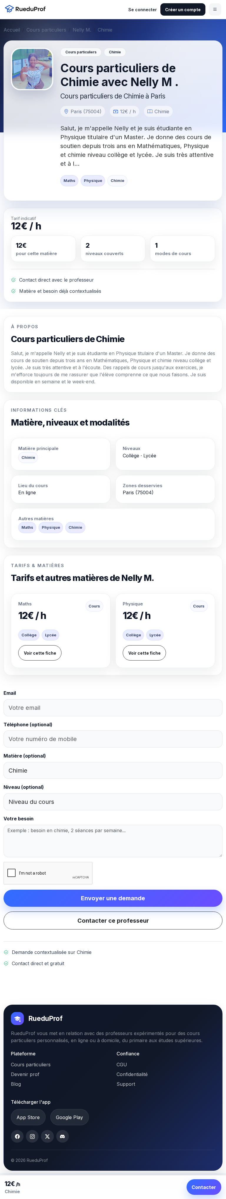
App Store (28, 1117)
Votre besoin (19, 819)
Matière (25, 756)
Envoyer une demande (113, 898)
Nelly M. (82, 30)
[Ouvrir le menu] (215, 9)
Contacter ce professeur (113, 920)
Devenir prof (25, 1074)
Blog (16, 1084)
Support (126, 1084)
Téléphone (28, 724)
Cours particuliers (46, 30)
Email (10, 693)
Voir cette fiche (40, 653)
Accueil (12, 30)
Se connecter (142, 9)
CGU (122, 1064)
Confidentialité (132, 1074)
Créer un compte (183, 9)
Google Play (69, 1117)
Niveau (24, 787)
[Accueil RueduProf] (27, 9)
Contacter (204, 1187)
